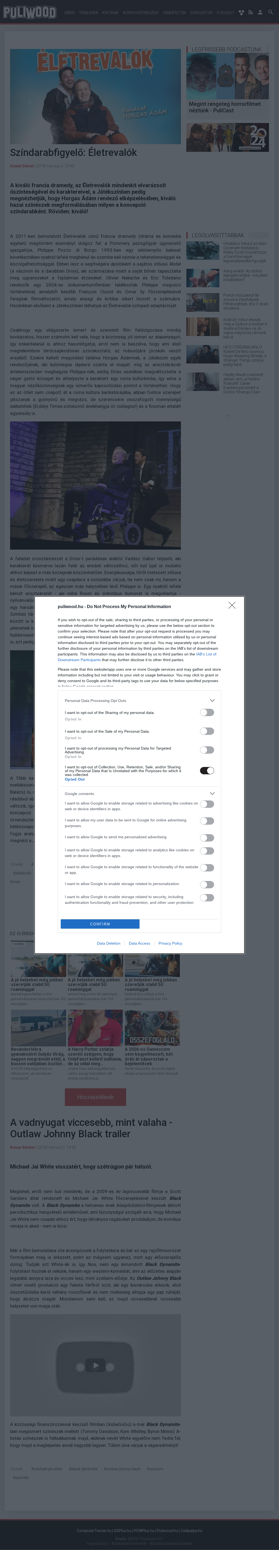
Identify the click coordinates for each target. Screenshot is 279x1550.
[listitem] (139, 700)
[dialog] (139, 775)
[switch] (207, 712)
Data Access (139, 943)
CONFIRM (100, 924)
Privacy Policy (170, 943)
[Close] (234, 607)
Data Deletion (108, 943)
